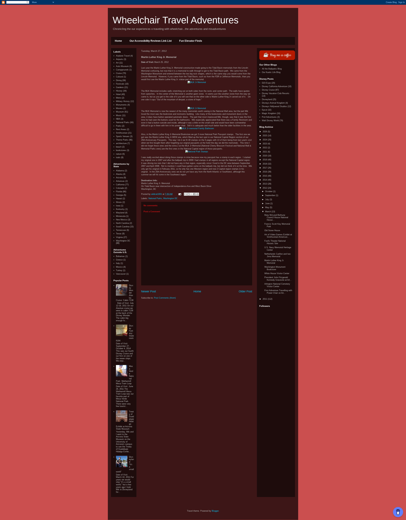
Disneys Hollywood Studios (274, 106)
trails (118, 157)
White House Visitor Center (276, 273)
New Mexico (121, 219)
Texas (118, 233)
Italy (118, 263)
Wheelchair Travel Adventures (176, 20)
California (120, 184)
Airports (119, 59)
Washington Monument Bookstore (274, 268)
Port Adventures (269, 117)
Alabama (120, 170)
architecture (121, 143)
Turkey (119, 270)
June (267, 203)
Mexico (119, 267)
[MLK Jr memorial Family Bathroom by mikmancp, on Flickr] (196, 128)
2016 (265, 172)
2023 (265, 143)
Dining (119, 80)
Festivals (120, 84)
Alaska (119, 174)
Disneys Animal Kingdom (273, 103)
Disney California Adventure (274, 86)
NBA (118, 119)
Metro (118, 98)
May (267, 207)
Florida (119, 191)
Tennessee (121, 230)
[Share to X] (191, 194)
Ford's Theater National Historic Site (275, 242)
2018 (265, 164)
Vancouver (121, 274)
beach (118, 147)
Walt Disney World (270, 120)
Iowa (118, 205)
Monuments (121, 105)
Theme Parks (122, 140)
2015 (265, 176)
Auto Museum (122, 66)
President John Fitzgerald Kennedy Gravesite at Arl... (278, 278)
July (267, 199)
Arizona (119, 177)
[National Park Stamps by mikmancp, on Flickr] (196, 151)
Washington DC (170, 198)
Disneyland (267, 99)
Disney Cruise (268, 90)
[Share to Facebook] (194, 194)
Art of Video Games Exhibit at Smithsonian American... (278, 235)
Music (118, 115)
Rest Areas (121, 129)
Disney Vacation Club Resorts (275, 93)
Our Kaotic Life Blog (271, 72)
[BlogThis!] (188, 194)
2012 (265, 188)
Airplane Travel (123, 56)
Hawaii (119, 198)
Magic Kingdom (269, 113)
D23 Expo (266, 83)
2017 (265, 168)
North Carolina (122, 223)
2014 (265, 180)
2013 (265, 184)
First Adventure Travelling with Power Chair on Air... (278, 291)
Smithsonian (121, 133)
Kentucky (120, 209)
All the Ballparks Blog (272, 69)
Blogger (215, 511)
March (268, 211)
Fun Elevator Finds (190, 40)
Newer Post (148, 291)
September (270, 195)
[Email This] (185, 194)
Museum (120, 112)
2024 (265, 139)
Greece (119, 260)
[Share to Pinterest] (197, 194)
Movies (119, 108)
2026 (265, 131)
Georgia (119, 195)
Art (117, 63)
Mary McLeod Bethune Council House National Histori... (276, 217)
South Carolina (122, 226)
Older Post (245, 291)
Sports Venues (122, 136)
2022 (265, 147)
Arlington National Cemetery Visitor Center (277, 285)
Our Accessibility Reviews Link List (151, 40)
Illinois (119, 202)
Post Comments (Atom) (165, 298)
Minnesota (120, 216)
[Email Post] (179, 194)
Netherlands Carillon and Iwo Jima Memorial (277, 255)
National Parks (155, 198)
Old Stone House (272, 230)
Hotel (118, 94)
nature (119, 154)
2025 (265, 135)
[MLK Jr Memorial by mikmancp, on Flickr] (197, 82)
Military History (123, 101)
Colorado (120, 188)
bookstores (121, 150)
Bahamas (120, 256)
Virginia (119, 237)
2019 (265, 159)
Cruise (119, 73)
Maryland (120, 212)
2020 (265, 156)
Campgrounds (122, 70)
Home (118, 40)
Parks (118, 126)
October (269, 191)
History (119, 91)
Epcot (264, 110)
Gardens (120, 87)
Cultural (119, 77)
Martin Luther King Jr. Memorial (274, 261)
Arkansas (120, 181)
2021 (265, 152)
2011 (265, 299)
